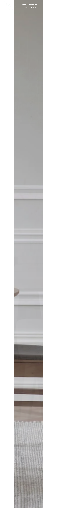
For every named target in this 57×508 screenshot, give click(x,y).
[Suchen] (44, 6)
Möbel (24, 4)
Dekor (26, 8)
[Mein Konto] (48, 6)
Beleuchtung (33, 4)
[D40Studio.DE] (10, 6)
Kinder (33, 8)
